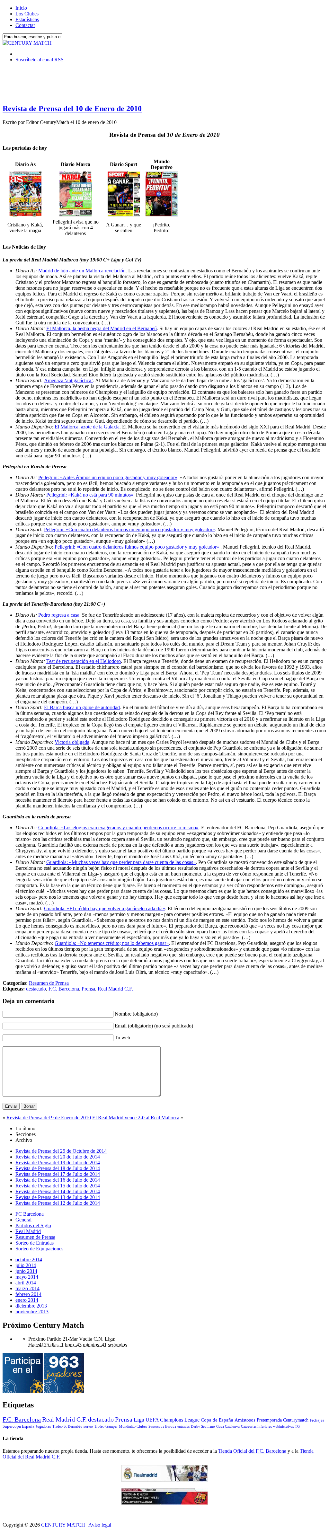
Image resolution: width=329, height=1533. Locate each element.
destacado (36, 988)
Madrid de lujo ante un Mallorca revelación (82, 270)
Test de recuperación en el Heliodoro (83, 661)
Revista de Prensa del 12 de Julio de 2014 (57, 1203)
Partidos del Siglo (33, 1225)
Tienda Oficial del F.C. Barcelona (252, 1451)
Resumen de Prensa (49, 983)
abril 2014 (25, 1282)
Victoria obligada (72, 742)
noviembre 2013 (32, 1311)
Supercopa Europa (162, 1426)
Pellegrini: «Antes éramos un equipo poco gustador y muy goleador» (107, 477)
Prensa (88, 988)
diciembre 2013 (31, 1305)
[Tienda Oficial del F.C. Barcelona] (164, 1503)
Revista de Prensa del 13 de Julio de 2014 (57, 1197)
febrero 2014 (28, 1294)
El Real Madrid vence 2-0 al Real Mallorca (135, 1117)
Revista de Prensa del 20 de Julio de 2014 (57, 1156)
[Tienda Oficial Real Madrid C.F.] (164, 1480)
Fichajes (317, 1420)
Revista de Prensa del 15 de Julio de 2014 (57, 1185)
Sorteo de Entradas (34, 1243)
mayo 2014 (26, 1277)
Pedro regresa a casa (58, 615)
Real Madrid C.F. (115, 988)
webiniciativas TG (286, 1426)
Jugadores (43, 1426)
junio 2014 (26, 1271)
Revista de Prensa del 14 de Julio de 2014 (57, 1191)
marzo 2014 (27, 1288)
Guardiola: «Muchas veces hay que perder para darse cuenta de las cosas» (121, 862)
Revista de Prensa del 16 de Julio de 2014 (57, 1180)
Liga (139, 1419)
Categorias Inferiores (256, 1426)
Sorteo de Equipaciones (39, 1248)
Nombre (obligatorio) (136, 1014)
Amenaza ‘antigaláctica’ (68, 380)
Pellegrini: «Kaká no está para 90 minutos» (89, 495)
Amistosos (245, 1420)
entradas (183, 1426)
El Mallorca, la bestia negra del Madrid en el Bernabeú (101, 328)
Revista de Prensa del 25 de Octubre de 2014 (61, 1151)
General (23, 1219)
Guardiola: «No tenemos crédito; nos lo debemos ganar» (112, 943)
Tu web (122, 1037)
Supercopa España (18, 1426)
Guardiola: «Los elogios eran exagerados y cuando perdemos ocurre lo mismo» (118, 827)
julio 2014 (25, 1265)
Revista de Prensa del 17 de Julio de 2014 (57, 1174)
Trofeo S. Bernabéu (67, 1426)
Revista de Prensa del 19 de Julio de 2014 (57, 1162)
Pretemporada (269, 1420)
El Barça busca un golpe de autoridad (82, 707)
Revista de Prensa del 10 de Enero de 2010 (72, 108)
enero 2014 (26, 1300)
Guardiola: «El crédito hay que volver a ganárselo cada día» (104, 908)
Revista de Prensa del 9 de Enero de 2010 (48, 1117)
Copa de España (217, 1420)
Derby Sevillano (203, 1426)
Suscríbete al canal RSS (39, 59)
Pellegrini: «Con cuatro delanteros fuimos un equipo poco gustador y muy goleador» (129, 529)
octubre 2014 (28, 1259)
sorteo (88, 1426)
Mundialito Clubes (133, 1426)
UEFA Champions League (173, 1420)
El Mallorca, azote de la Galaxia (87, 426)
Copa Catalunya (228, 1426)
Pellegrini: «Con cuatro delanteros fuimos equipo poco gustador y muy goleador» (137, 547)
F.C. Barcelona (64, 988)
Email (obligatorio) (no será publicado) (154, 1025)
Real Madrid (28, 1231)
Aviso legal (99, 1525)
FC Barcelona (29, 1214)
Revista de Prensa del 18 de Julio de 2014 (57, 1168)
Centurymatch (295, 1420)
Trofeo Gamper (106, 1426)
